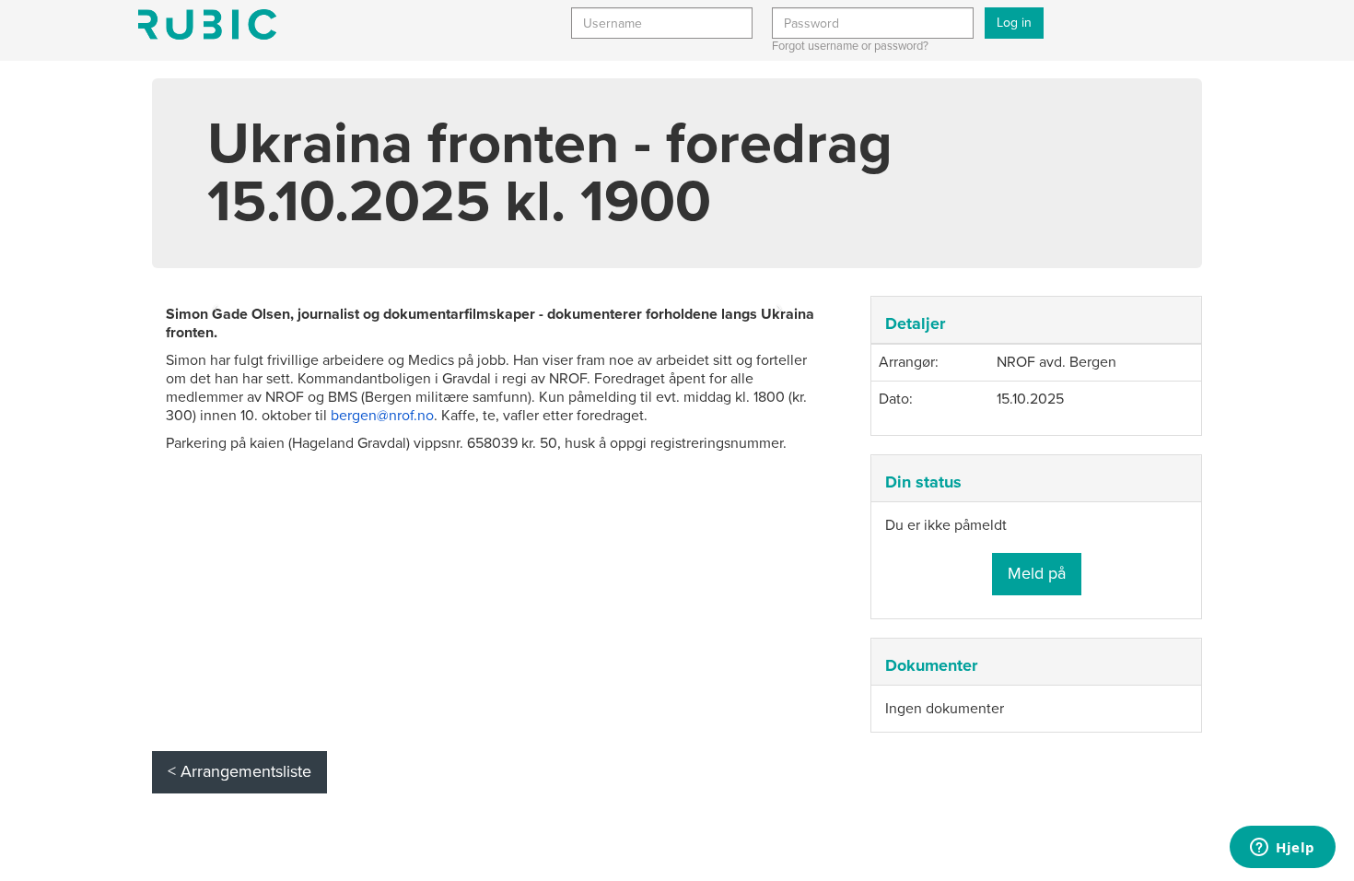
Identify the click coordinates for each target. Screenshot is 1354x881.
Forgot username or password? (850, 46)
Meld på (1037, 573)
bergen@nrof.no (382, 415)
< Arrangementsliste (239, 771)
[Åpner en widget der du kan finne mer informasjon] (1283, 849)
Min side (207, 24)
